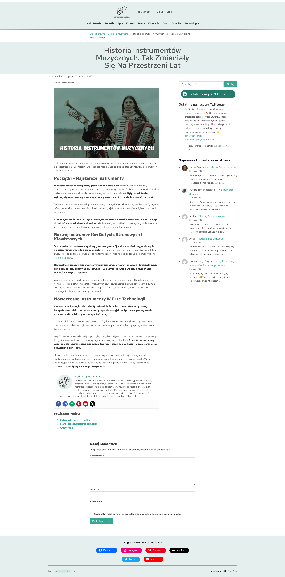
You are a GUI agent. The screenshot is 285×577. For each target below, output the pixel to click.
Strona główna (97, 33)
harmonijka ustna (63, 257)
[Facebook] (58, 404)
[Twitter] (92, 404)
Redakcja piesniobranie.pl (202, 189)
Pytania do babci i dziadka (75, 420)
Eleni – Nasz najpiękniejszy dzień (79, 423)
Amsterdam (67, 427)
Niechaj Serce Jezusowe (223, 167)
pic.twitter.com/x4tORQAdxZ (200, 139)
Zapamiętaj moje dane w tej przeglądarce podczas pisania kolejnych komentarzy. (138, 514)
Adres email (97, 501)
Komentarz (97, 455)
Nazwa (94, 489)
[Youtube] (85, 404)
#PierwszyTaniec (193, 135)
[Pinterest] (78, 404)
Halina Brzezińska (198, 167)
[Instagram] (65, 404)
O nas (160, 11)
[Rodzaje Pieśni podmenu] (152, 12)
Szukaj (230, 84)
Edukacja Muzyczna (118, 33)
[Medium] (72, 404)
